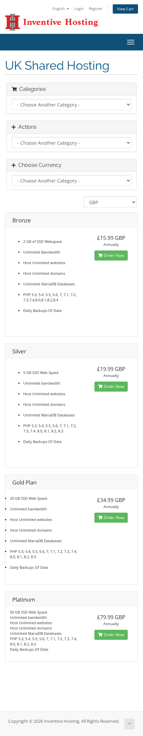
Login (79, 8)
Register (96, 8)
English (59, 8)
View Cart (125, 8)
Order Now (113, 255)
